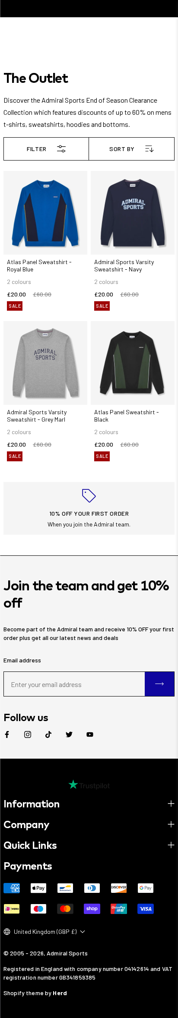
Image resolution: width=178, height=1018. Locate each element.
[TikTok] (48, 734)
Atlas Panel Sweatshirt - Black (126, 415)
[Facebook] (6, 734)
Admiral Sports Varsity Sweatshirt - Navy (124, 265)
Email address (22, 660)
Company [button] (26, 824)
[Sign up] (159, 684)
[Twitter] (69, 734)
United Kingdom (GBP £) (45, 931)
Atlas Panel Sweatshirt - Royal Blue (39, 265)
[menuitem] (6, 734)
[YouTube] (89, 734)
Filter (36, 148)
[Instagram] (27, 734)
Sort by (122, 148)
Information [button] (31, 803)
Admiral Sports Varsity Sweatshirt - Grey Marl (37, 415)
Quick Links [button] (30, 844)
